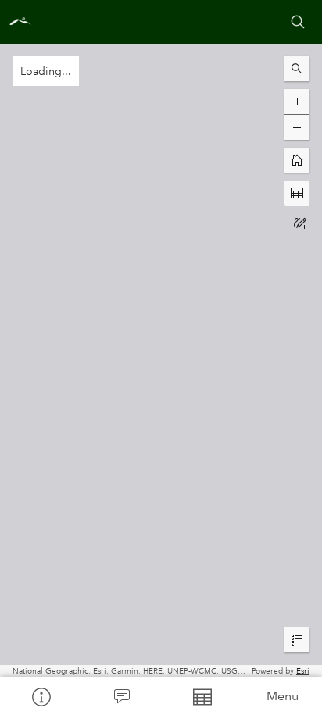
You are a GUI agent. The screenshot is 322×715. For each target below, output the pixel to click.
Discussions (120, 696)
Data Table (201, 696)
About (40, 696)
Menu (283, 695)
